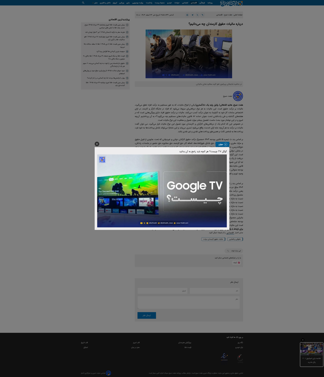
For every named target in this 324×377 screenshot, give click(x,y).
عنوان (221, 144)
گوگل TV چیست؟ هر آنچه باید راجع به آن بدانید (203, 151)
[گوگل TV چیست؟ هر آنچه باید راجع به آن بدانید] (162, 190)
